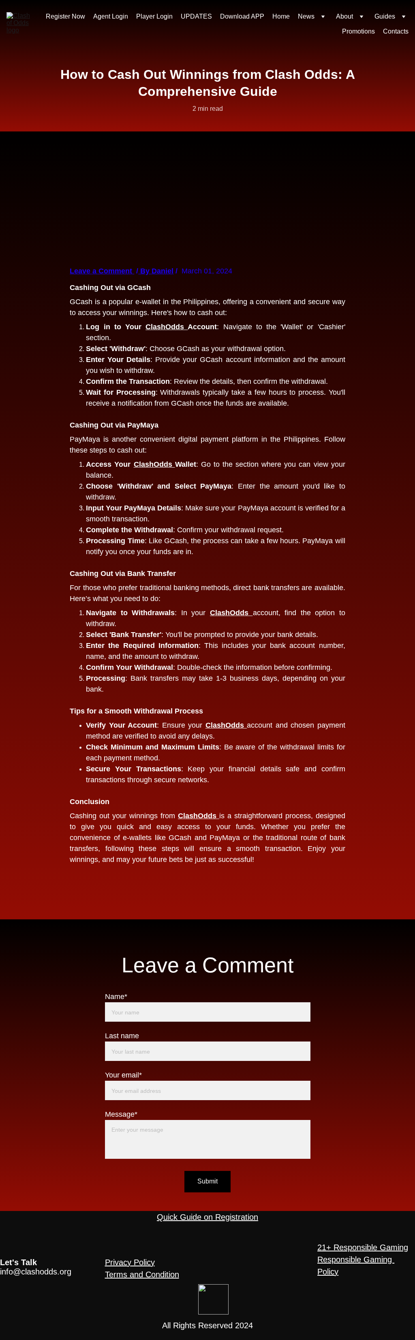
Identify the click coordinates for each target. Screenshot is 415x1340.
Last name (122, 1036)
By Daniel (155, 271)
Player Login (154, 16)
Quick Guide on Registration (207, 1217)
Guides (384, 16)
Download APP (242, 16)
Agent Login (110, 16)
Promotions (358, 31)
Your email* (123, 1075)
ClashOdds (166, 327)
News (306, 16)
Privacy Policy (130, 1262)
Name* (116, 997)
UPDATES (196, 16)
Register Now (65, 16)
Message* (121, 1114)
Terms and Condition (142, 1274)
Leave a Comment (102, 271)
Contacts (396, 31)
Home (281, 16)
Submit (207, 1181)
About (344, 16)
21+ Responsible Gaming (362, 1247)
